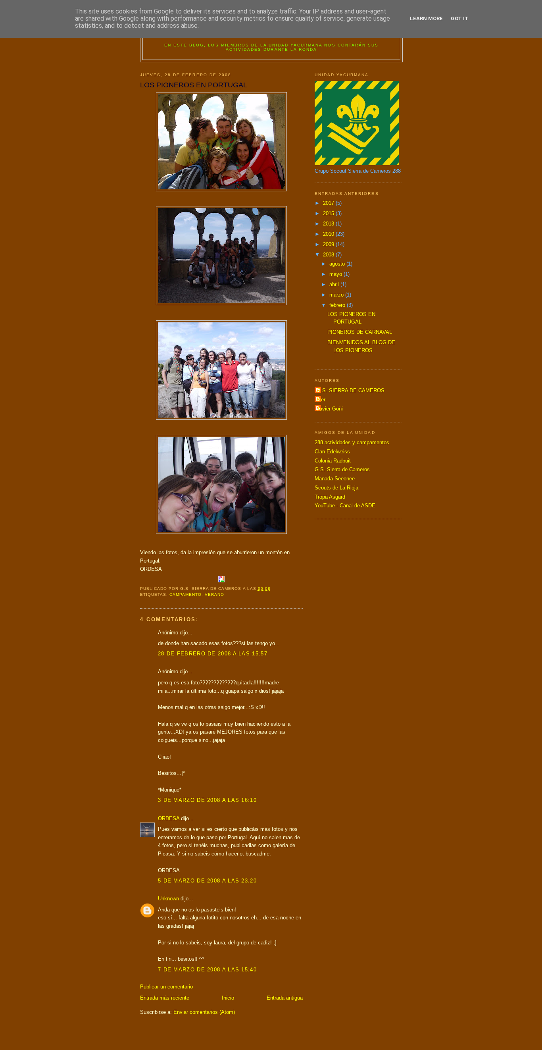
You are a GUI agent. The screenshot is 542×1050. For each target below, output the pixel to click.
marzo (337, 295)
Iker (321, 400)
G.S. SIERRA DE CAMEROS (350, 390)
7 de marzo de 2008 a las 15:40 (207, 970)
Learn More (426, 18)
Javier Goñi (330, 409)
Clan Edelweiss (332, 452)
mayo (336, 274)
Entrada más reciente (164, 998)
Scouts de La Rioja (336, 488)
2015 (329, 213)
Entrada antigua (285, 998)
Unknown (168, 899)
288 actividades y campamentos (352, 442)
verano (214, 594)
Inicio (228, 998)
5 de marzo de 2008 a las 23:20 (207, 881)
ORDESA (168, 818)
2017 (329, 203)
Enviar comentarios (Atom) (204, 1012)
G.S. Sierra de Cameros (342, 469)
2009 (329, 244)
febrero (338, 305)
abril (334, 284)
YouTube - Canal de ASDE (345, 506)
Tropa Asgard (330, 497)
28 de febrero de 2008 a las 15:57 (212, 654)
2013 (329, 224)
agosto (337, 264)
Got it (460, 18)
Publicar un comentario (166, 987)
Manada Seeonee (335, 479)
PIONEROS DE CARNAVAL (359, 332)
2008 (329, 255)
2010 (329, 234)
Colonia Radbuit (333, 461)
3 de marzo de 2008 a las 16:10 (207, 800)
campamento (185, 594)
